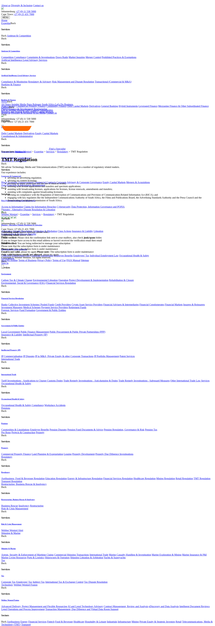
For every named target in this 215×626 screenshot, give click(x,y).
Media (23, 104)
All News (6, 104)
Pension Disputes (58, 429)
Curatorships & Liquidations (15, 429)
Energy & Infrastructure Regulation (85, 478)
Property (40, 432)
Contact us (38, 5)
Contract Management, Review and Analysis (126, 606)
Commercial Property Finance (31, 106)
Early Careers (32, 110)
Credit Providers (63, 304)
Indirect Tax (39, 582)
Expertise (38, 151)
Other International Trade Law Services (189, 380)
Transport (26, 624)
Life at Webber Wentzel (13, 110)
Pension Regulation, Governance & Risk (124, 429)
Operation (63, 280)
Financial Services (37, 621)
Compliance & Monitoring (14, 81)
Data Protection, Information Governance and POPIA (98, 206)
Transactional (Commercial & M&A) (113, 81)
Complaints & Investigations (41, 57)
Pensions (5, 408)
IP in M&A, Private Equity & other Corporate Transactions (64, 356)
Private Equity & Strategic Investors (157, 621)
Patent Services (127, 356)
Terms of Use (59, 260)
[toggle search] (2, 125)
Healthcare (79, 621)
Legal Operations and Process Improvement (23, 609)
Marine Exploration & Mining (166, 554)
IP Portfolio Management (106, 356)
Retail (178, 621)
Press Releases (34, 104)
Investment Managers (12, 307)
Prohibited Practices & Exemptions (119, 57)
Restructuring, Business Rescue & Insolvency (24, 484)
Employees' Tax (81, 255)
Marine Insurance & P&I (194, 554)
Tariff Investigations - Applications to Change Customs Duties (32, 380)
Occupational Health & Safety (134, 255)
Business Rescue (9, 505)
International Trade (10, 359)
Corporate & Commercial (11, 176)
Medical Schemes (32, 307)
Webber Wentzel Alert (12, 530)
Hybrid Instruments (128, 106)
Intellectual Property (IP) (35, 334)
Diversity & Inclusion (21, 5)
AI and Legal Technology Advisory (85, 606)
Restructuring (36, 505)
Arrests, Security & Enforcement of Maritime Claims (27, 554)
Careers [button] (5, 107)
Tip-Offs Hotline (9, 260)
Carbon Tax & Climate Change (16, 280)
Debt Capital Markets (77, 106)
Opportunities (46, 110)
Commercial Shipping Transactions (71, 554)
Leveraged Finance (148, 106)
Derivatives (94, 106)
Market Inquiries (77, 57)
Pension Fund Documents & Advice (85, 429)
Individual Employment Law (104, 255)
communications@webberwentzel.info (122, 240)
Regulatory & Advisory (39, 81)
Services (50, 151)
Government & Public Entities (51, 310)
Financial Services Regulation (61, 283)
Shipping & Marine (10, 533)
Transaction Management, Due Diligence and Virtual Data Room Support (81, 609)
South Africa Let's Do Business (57, 104)
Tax (3, 560)
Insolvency (24, 505)
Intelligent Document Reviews (194, 606)
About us (5, 5)
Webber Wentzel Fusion (25, 584)
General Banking (109, 106)
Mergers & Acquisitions (138, 182)
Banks (4, 304)
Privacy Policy (44, 260)
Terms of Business (27, 260)
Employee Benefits (63, 255)
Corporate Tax (8, 582)
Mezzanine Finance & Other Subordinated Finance (183, 106)
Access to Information (12, 206)
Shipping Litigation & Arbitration (86, 557)
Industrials (112, 621)
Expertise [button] (6, 23)
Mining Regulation (165, 478)
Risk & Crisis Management (14, 508)
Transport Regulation (11, 481)
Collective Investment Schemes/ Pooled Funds (31, 304)
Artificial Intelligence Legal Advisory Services (24, 60)
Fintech (50, 621)
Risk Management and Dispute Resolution (73, 81)
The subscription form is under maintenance (65, 251)
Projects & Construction (23, 432)
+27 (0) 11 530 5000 (26, 11)
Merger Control (93, 57)
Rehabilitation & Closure (121, 280)
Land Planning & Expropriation (47, 454)
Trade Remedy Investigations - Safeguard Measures (144, 380)
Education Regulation (56, 478)
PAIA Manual (73, 260)
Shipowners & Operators (57, 557)
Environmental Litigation (45, 280)
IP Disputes (28, 356)
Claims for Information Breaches (40, 206)
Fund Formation (27, 310)
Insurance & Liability (82, 231)
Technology (7, 584)
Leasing (68, 454)
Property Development (83, 454)
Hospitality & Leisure (95, 621)
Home (4, 20)
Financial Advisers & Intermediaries (121, 304)
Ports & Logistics (35, 557)
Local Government (10, 331)
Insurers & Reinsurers (194, 304)
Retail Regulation (184, 478)
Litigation (98, 231)
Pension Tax (151, 429)
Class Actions (64, 231)
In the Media (39, 113)
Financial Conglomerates (151, 304)
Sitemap (85, 260)
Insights (15, 104)
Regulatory (6, 457)
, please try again (18, 251)
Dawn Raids (62, 57)
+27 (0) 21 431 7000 (24, 14)
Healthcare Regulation (144, 478)
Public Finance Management (35, 331)
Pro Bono (6, 432)
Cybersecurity (64, 206)
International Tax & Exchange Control (64, 582)
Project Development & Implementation (88, 280)
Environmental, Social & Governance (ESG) (23, 283)
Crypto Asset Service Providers (87, 304)
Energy (24, 621)
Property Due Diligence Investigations (114, 454)
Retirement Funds (77, 307)
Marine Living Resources (13, 557)
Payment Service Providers (54, 307)
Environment (6, 274)
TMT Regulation (202, 478)
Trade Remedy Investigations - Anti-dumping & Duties (90, 380)
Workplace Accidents (54, 405)
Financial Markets (174, 304)
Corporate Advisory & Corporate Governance (79, 182)
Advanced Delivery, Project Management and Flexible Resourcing (34, 606)
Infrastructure (124, 621)
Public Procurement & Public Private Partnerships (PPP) (77, 331)
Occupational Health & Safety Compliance (22, 405)
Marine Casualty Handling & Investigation (130, 554)
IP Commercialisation (12, 356)
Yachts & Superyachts (115, 557)
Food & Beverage (64, 621)
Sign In (4, 263)
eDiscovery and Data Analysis (164, 606)
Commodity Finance (56, 106)
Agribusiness (13, 621)
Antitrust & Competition (19, 35)
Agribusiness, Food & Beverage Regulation (23, 478)
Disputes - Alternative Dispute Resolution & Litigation (28, 209)
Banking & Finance (11, 84)
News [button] (4, 101)
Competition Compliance (13, 57)
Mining (135, 621)
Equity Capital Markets (114, 182)
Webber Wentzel (23, 151)
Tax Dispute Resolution (96, 582)
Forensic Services (10, 310)
